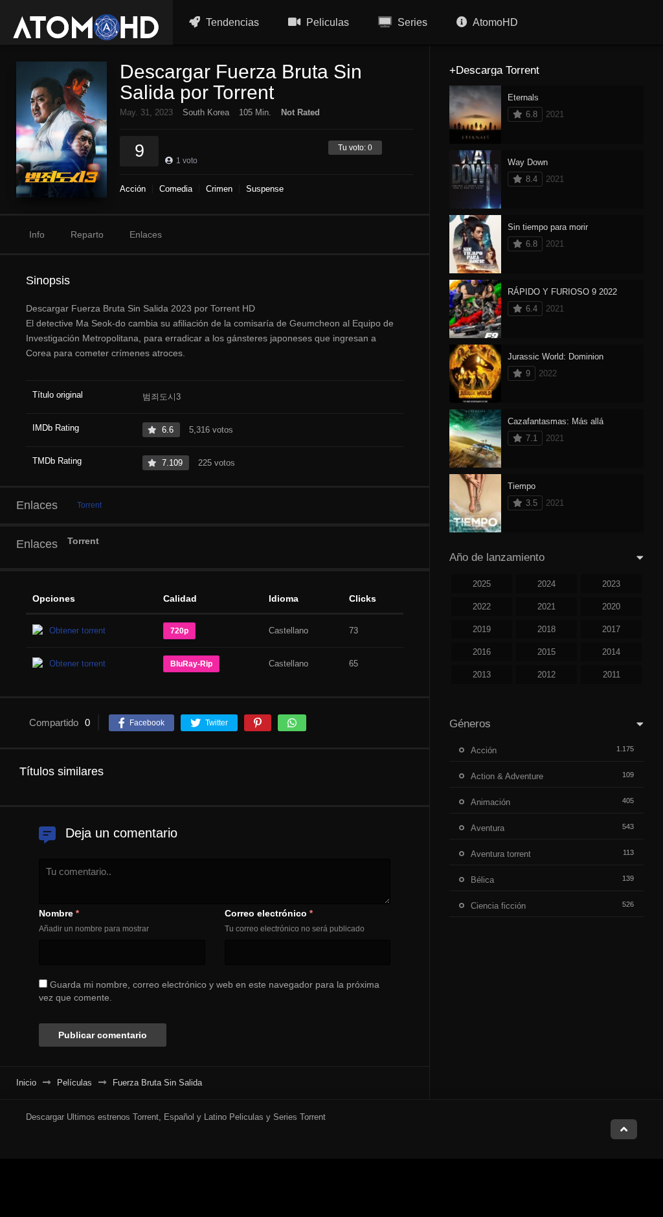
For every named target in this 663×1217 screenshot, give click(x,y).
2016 (482, 652)
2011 (611, 674)
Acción (133, 189)
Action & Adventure (507, 776)
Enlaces (145, 234)
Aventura (487, 828)
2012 (546, 674)
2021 (546, 606)
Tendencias (231, 22)
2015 (546, 652)
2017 (611, 629)
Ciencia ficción (498, 906)
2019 (482, 629)
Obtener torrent (77, 630)
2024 (546, 584)
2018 (546, 629)
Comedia (175, 189)
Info (37, 234)
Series (411, 22)
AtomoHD (494, 22)
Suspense (265, 189)
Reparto (87, 234)
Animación (490, 802)
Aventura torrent (501, 854)
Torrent (89, 505)
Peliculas (326, 22)
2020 (611, 606)
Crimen (219, 189)
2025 (482, 584)
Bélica (482, 880)
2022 (482, 606)
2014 (611, 652)
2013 (482, 674)
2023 (611, 584)
